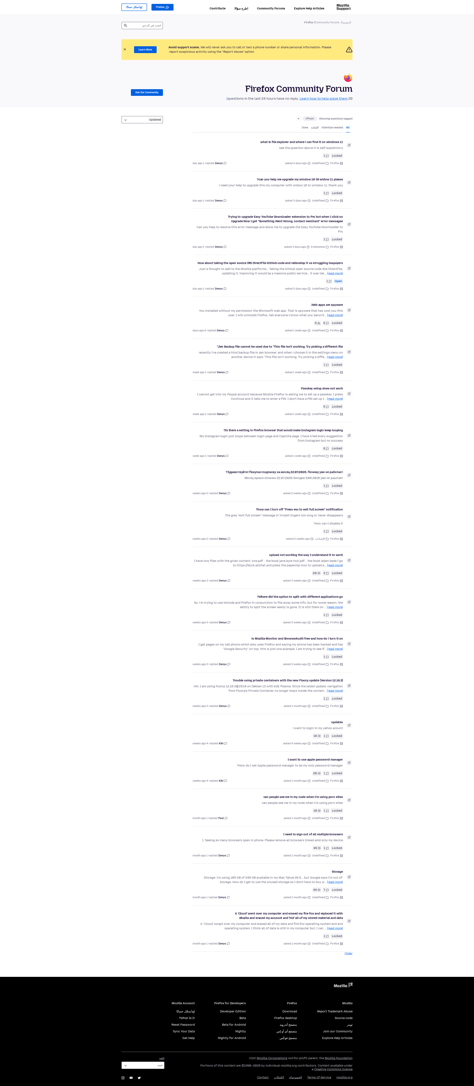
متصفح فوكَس (288, 1038)
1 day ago (198, 163)
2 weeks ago (200, 493)
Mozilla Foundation (339, 1058)
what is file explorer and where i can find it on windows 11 (301, 142)
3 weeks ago (200, 580)
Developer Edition (233, 1011)
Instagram (122, 1077)
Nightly (240, 1031)
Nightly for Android (232, 1038)
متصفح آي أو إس (286, 1031)
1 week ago (199, 372)
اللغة (161, 1058)
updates (337, 722)
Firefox (334, 163)
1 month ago (200, 818)
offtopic (310, 118)
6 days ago (199, 330)
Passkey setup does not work (322, 388)
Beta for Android (234, 1024)
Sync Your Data (184, 1031)
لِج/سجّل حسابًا (134, 7)
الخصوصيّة (295, 1077)
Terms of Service (319, 1077)
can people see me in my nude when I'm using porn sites (303, 797)
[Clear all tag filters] (298, 118)
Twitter (139, 1077)
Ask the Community (146, 92)
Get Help (188, 1038)
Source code (344, 1018)
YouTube (131, 1077)
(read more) (335, 273)
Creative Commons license (333, 1069)
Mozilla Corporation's (272, 1058)
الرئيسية (346, 22)
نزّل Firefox (162, 7)
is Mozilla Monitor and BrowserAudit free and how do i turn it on (297, 638)
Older (349, 953)
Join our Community (338, 1031)
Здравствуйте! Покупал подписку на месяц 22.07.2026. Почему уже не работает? (284, 472)
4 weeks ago (200, 743)
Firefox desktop (285, 1018)
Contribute (218, 8)
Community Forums (271, 8)
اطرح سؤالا (241, 8)
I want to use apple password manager (315, 759)
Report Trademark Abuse (335, 1011)
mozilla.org (344, 1077)
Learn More (145, 49)
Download (289, 1011)
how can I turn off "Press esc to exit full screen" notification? (299, 509)
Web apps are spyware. (327, 305)
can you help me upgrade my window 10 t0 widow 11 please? (300, 179)
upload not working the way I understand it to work (306, 555)
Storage (337, 871)
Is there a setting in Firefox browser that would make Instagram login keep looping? (283, 430)
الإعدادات (320, 538)
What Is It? (187, 1018)
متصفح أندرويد (288, 1024)
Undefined (318, 163)
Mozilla (343, 986)
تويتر (350, 1024)
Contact (263, 1077)
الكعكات (279, 1077)
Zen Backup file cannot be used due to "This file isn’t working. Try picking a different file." (280, 346)
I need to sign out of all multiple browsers (313, 834)
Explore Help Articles (309, 8)
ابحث (125, 25)
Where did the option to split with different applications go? (300, 597)
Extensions (318, 246)
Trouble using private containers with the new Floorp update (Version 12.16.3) (288, 680)
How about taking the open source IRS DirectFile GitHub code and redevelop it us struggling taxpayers (270, 263)
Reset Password (183, 1024)
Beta (242, 1018)
